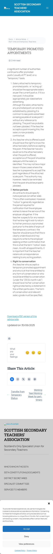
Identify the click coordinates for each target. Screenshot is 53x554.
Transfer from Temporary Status (18, 395)
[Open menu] (47, 8)
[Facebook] (18, 379)
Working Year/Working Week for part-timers (35, 394)
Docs (11, 39)
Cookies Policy (20, 550)
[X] (23, 379)
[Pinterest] (35, 379)
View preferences (26, 544)
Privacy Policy (32, 550)
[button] (49, 503)
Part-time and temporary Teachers (22, 42)
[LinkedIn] (29, 379)
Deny (26, 536)
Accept (26, 529)
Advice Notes (21, 39)
